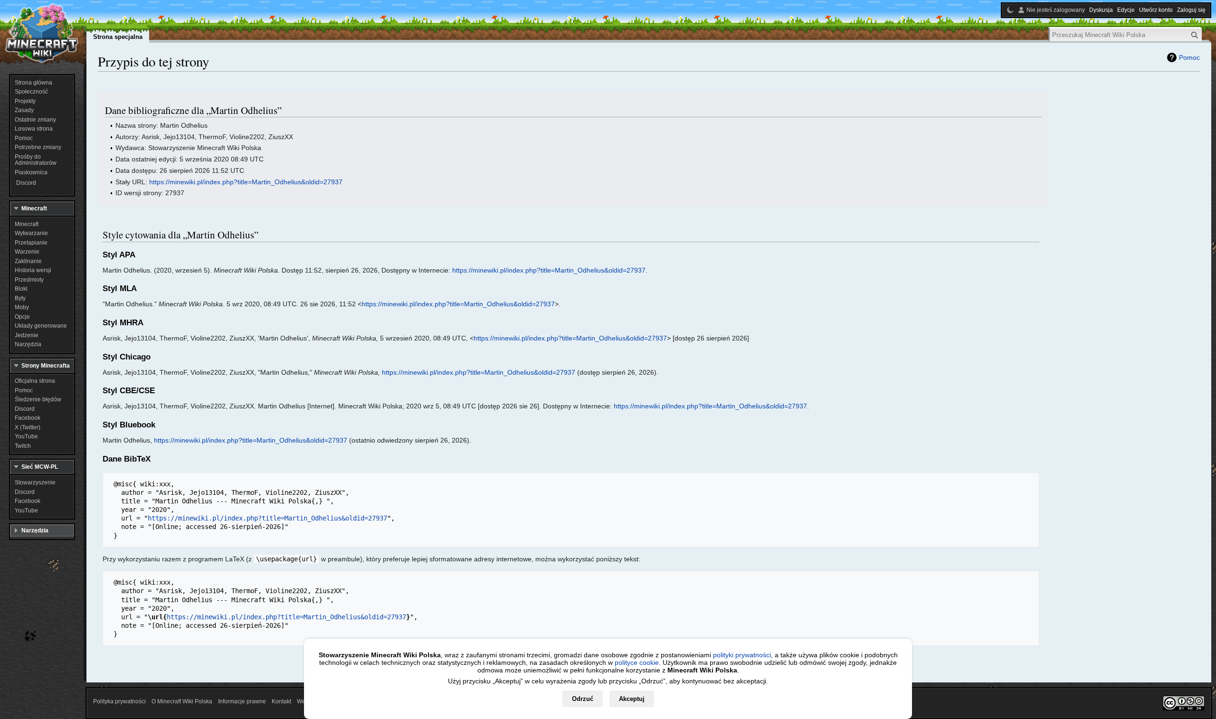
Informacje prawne (242, 701)
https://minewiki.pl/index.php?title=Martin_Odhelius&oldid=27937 (245, 182)
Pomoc (1189, 57)
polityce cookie (637, 662)
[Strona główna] (42, 33)
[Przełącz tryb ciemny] (1010, 10)
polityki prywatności (742, 655)
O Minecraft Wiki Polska (182, 701)
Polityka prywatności (119, 701)
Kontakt (281, 701)
